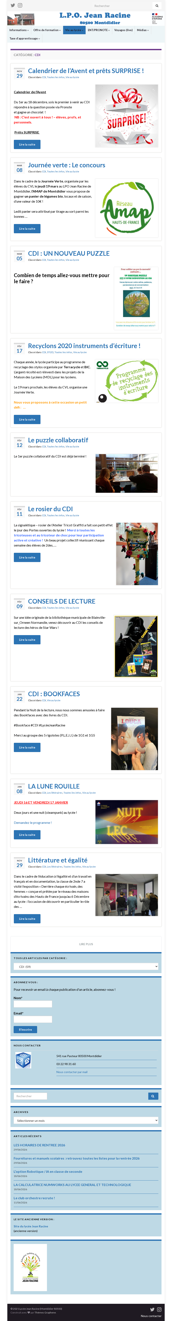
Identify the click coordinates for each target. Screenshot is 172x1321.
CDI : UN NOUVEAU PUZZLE (69, 253)
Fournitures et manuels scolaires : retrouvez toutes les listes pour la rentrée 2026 (76, 1158)
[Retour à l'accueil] (86, 18)
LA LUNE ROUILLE (54, 786)
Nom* (18, 998)
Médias (142, 30)
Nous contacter (151, 1316)
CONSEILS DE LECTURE (61, 601)
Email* (18, 1013)
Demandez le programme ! (33, 822)
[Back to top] (162, 1311)
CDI (44, 77)
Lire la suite (27, 144)
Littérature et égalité (57, 860)
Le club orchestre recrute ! (34, 1198)
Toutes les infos (56, 77)
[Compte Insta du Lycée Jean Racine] (20, 4)
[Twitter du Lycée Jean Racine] (12, 4)
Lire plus (86, 944)
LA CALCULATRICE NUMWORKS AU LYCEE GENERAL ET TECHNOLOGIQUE (72, 1185)
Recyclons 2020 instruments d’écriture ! (84, 345)
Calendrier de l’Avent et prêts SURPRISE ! (86, 70)
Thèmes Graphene (45, 1312)
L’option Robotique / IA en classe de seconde (48, 1171)
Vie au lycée (73, 30)
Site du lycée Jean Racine (31, 1226)
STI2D (50, 352)
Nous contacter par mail (71, 1072)
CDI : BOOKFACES (54, 693)
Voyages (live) (123, 30)
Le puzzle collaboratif (58, 440)
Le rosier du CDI (50, 508)
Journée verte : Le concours (66, 165)
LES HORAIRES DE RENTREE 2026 (39, 1145)
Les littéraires (55, 792)
